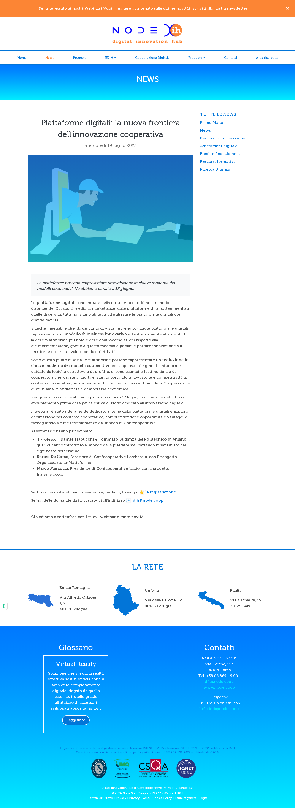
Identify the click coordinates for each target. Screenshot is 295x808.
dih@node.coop (148, 500)
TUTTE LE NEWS (218, 114)
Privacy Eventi (139, 798)
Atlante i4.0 (184, 788)
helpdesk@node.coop (219, 708)
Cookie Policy (162, 798)
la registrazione (160, 492)
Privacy (121, 798)
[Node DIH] (147, 33)
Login (203, 798)
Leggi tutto (76, 720)
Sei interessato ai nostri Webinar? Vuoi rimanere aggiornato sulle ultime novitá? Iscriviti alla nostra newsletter (143, 8)
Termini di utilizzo (100, 798)
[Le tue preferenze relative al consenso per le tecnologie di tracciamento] (3, 606)
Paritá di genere (186, 798)
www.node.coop (219, 687)
